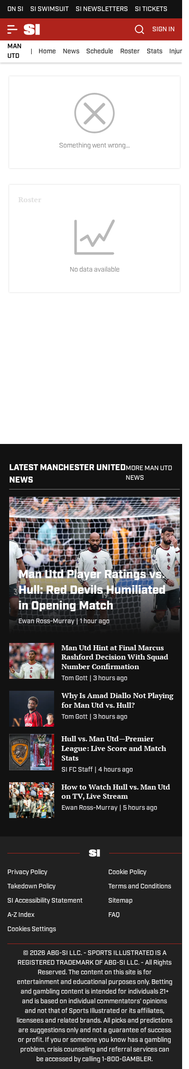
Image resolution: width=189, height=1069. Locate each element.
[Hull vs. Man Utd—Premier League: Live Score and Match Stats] (94, 754)
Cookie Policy (127, 872)
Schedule (99, 51)
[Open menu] (12, 29)
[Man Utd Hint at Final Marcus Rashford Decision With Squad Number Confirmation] (94, 663)
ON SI (15, 9)
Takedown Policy (31, 886)
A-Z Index (20, 915)
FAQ (114, 915)
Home (47, 51)
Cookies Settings (31, 929)
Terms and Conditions (139, 886)
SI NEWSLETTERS (102, 9)
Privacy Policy (27, 872)
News (71, 51)
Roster (130, 51)
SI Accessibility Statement (45, 901)
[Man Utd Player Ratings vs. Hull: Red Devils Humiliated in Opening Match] (94, 565)
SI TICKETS (151, 9)
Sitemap (120, 901)
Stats (154, 51)
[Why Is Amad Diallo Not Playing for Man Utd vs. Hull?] (94, 709)
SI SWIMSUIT (49, 9)
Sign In (163, 29)
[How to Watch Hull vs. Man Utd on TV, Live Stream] (94, 800)
